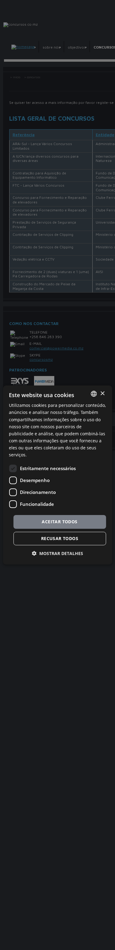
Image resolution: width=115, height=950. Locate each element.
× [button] (102, 394)
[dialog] (57, 475)
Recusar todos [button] (59, 538)
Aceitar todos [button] (59, 522)
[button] (57, 552)
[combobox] (94, 395)
